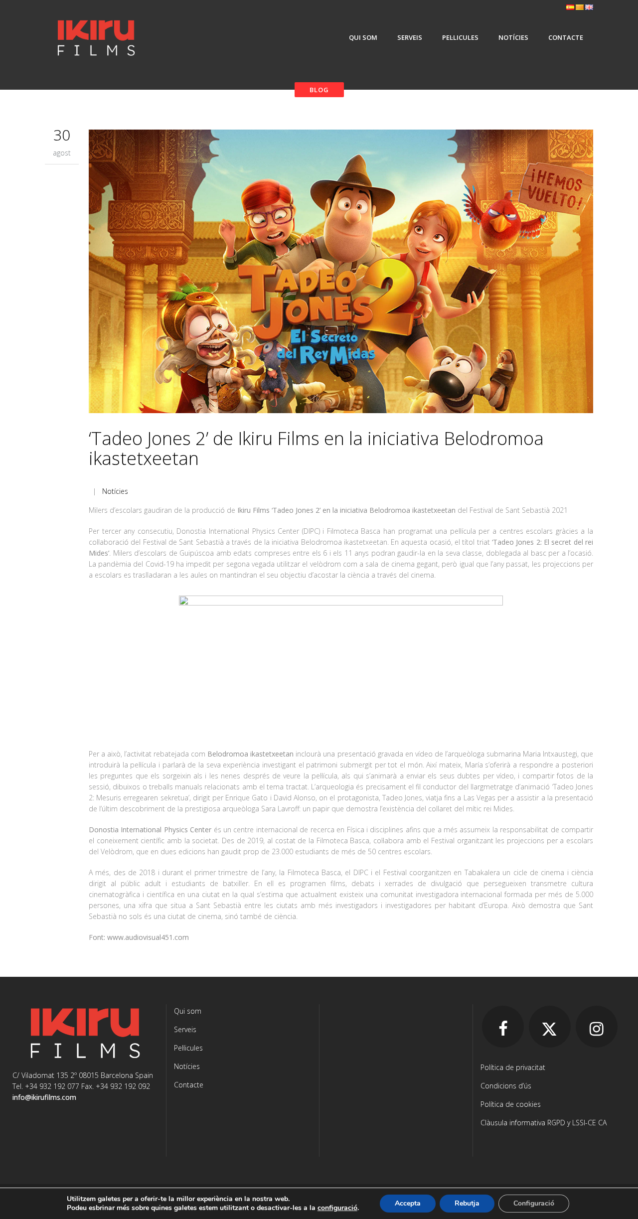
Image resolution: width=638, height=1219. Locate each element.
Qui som (187, 1011)
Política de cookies (510, 1104)
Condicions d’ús (505, 1085)
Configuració (533, 1203)
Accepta (408, 1203)
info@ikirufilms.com (44, 1097)
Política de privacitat (512, 1067)
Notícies (115, 491)
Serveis (185, 1029)
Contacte (188, 1084)
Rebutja (467, 1203)
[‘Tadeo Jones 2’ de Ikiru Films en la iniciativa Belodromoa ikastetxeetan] (341, 273)
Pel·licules (188, 1048)
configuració (337, 1208)
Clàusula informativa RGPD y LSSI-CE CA (543, 1122)
